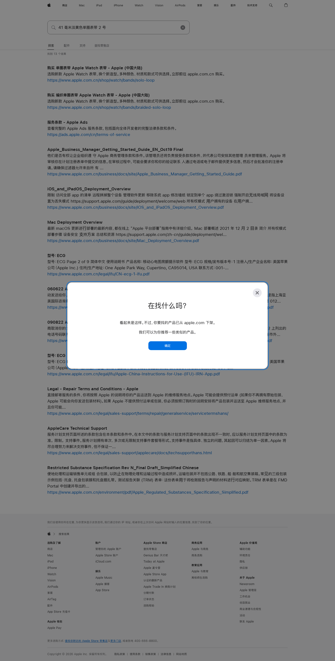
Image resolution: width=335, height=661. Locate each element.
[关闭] (257, 292)
